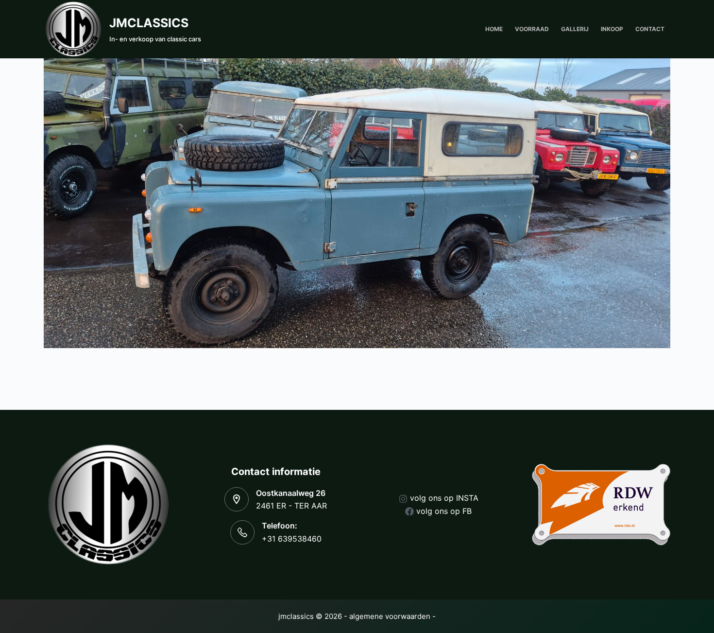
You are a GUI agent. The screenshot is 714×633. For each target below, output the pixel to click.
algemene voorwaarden (389, 616)
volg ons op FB (444, 511)
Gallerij (575, 29)
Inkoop (612, 29)
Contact (649, 29)
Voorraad (532, 29)
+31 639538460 (292, 539)
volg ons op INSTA (444, 498)
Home (494, 29)
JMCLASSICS (148, 23)
